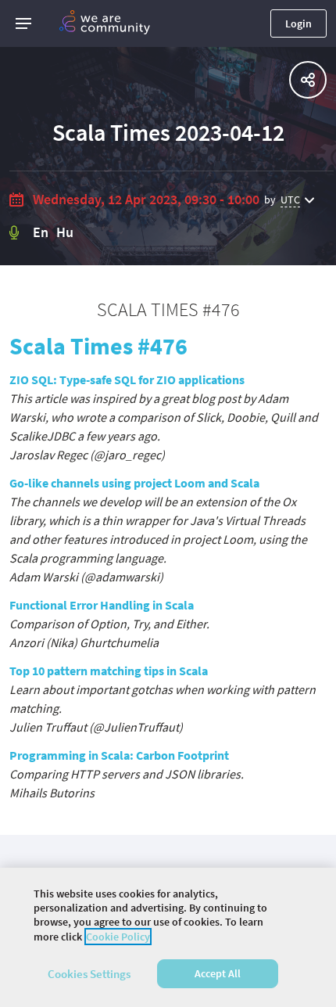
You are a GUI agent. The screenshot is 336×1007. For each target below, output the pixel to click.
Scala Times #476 (98, 346)
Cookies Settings (89, 973)
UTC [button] (290, 199)
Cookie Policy (118, 937)
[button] (23, 23)
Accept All (218, 973)
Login (298, 23)
